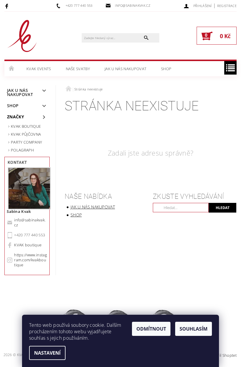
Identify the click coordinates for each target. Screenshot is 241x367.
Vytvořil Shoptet (222, 355)
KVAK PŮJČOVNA (26, 134)
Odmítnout (151, 329)
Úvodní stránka (11, 68)
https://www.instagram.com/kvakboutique (30, 259)
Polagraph (22, 150)
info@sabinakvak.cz (30, 222)
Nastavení (47, 353)
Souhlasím (193, 329)
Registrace (227, 6)
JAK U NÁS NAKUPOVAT (125, 68)
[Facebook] (7, 6)
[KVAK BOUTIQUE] (22, 38)
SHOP (166, 68)
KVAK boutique (27, 245)
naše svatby (78, 68)
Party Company (26, 142)
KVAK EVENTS (38, 68)
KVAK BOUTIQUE (26, 126)
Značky (15, 116)
